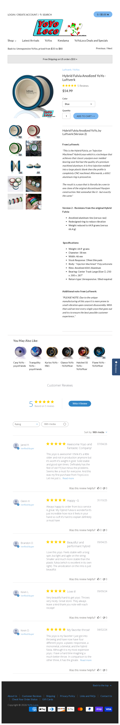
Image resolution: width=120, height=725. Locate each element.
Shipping (50, 696)
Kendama (63, 40)
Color (65, 98)
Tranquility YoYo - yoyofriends (35, 365)
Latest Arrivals (30, 40)
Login (11, 14)
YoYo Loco (32, 705)
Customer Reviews (31, 696)
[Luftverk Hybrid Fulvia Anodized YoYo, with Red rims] (33, 131)
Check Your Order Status (25, 699)
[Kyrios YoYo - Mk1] (52, 352)
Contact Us (106, 696)
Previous (100, 48)
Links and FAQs (88, 696)
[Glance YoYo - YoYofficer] (68, 352)
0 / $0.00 (102, 14)
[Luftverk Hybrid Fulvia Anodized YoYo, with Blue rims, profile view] (15, 166)
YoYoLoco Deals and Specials (91, 40)
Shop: (11, 40)
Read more (68, 478)
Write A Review (80, 403)
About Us (12, 696)
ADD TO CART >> (86, 116)
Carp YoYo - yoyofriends (19, 364)
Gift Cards (47, 699)
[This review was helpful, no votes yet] (98, 488)
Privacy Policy (67, 696)
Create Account (27, 14)
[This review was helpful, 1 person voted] (98, 579)
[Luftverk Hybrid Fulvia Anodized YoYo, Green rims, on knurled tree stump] (33, 148)
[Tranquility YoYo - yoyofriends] (36, 352)
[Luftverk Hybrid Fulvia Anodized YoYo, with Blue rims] (33, 93)
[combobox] (26, 424)
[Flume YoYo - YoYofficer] (99, 352)
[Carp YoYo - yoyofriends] (20, 352)
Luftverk (66, 69)
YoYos (48, 40)
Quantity (66, 110)
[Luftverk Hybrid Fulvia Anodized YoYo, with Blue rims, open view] (33, 166)
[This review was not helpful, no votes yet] (104, 488)
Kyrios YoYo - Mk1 (52, 364)
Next (109, 48)
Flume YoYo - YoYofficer (99, 364)
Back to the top (101, 685)
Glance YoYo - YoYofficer (67, 364)
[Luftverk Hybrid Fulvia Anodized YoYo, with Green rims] (15, 148)
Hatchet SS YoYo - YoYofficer (82, 365)
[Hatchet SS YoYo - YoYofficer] (83, 352)
